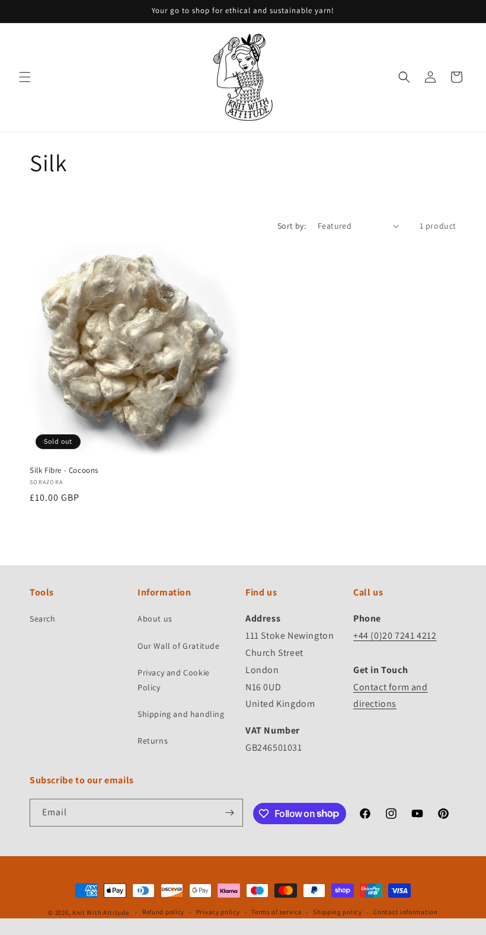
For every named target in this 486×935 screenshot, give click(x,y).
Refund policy (163, 912)
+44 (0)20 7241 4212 (394, 635)
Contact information (405, 912)
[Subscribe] (229, 813)
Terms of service (276, 912)
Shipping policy (337, 912)
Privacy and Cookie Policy (174, 680)
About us (155, 618)
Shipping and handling (181, 714)
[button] (25, 77)
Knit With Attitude (100, 912)
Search (43, 618)
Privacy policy (218, 912)
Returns (153, 740)
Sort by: (291, 225)
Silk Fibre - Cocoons (64, 470)
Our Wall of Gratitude (179, 646)
